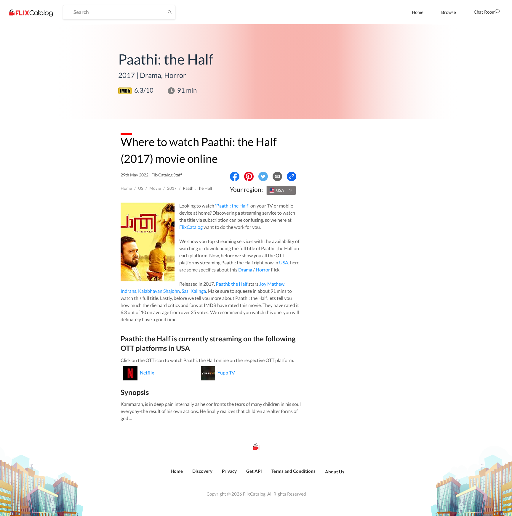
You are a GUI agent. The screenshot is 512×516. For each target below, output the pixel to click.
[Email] (277, 176)
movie (155, 188)
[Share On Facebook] (234, 176)
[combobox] (281, 190)
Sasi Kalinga (194, 291)
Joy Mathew (271, 284)
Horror (263, 269)
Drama (245, 269)
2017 (172, 188)
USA (283, 262)
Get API (254, 471)
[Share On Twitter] (263, 176)
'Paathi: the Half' (232, 205)
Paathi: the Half (231, 284)
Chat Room (484, 12)
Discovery (202, 471)
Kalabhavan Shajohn (159, 291)
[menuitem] (417, 12)
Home (417, 12)
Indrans (128, 291)
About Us (334, 471)
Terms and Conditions (293, 471)
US (140, 188)
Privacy (229, 471)
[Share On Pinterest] (249, 176)
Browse (448, 12)
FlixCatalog (191, 227)
